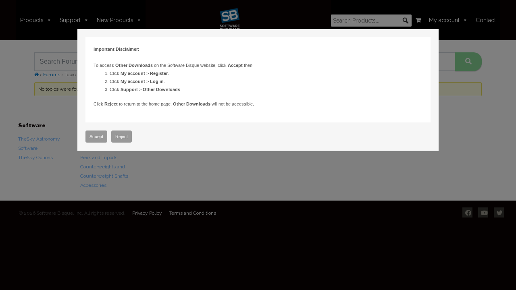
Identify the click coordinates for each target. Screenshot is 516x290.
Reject (121, 136)
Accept (96, 136)
